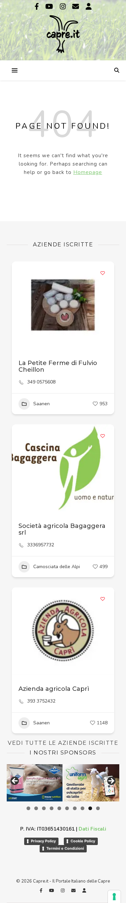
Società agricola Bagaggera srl (62, 529)
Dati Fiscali (92, 829)
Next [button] (111, 781)
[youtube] (50, 6)
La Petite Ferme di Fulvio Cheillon (57, 366)
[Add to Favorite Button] (102, 273)
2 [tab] (36, 808)
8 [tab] (82, 808)
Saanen (41, 404)
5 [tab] (59, 808)
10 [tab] (98, 808)
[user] (89, 6)
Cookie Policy (83, 841)
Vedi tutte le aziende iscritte (63, 743)
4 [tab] (51, 808)
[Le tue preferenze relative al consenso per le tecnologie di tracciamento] (114, 896)
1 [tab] (28, 808)
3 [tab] (44, 808)
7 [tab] (75, 808)
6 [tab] (67, 808)
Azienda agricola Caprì (53, 689)
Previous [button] (15, 781)
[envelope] (76, 6)
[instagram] (64, 6)
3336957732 (40, 545)
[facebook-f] (38, 6)
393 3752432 (41, 701)
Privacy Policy (43, 841)
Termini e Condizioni (65, 848)
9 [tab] (90, 808)
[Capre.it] (63, 29)
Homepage (87, 172)
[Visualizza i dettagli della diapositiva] (34, 782)
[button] (20, 631)
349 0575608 (41, 382)
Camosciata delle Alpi (56, 566)
